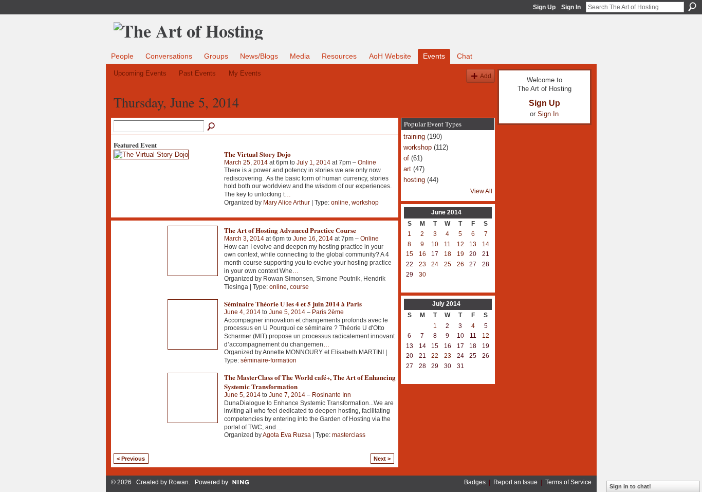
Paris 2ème (328, 312)
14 (485, 244)
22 (434, 355)
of (406, 158)
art (407, 169)
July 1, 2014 (313, 162)
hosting (414, 180)
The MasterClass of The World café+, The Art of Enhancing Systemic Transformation (310, 381)
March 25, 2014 (246, 162)
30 (422, 274)
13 (472, 244)
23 (422, 264)
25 (447, 264)
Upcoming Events (140, 73)
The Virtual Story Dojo (257, 154)
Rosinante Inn (331, 394)
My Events (245, 73)
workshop (365, 202)
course (299, 286)
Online (367, 162)
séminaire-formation (269, 360)
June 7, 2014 (287, 394)
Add (485, 75)
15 (409, 254)
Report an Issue (515, 482)
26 (460, 264)
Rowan (179, 482)
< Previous (131, 458)
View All (481, 191)
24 (434, 264)
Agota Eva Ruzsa (287, 435)
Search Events (211, 127)
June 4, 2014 (242, 312)
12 (460, 244)
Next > (382, 458)
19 (460, 254)
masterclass (348, 435)
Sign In (571, 7)
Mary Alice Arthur (286, 202)
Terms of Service (568, 482)
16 (422, 254)
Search (692, 6)
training (414, 136)
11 (447, 244)
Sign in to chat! (630, 486)
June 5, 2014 (287, 312)
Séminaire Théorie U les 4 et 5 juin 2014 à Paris (293, 303)
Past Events (197, 73)
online (339, 202)
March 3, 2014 (244, 238)
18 (447, 254)
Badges (475, 482)
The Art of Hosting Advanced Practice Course (290, 230)
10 (434, 244)
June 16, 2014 (313, 238)
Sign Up (544, 7)
